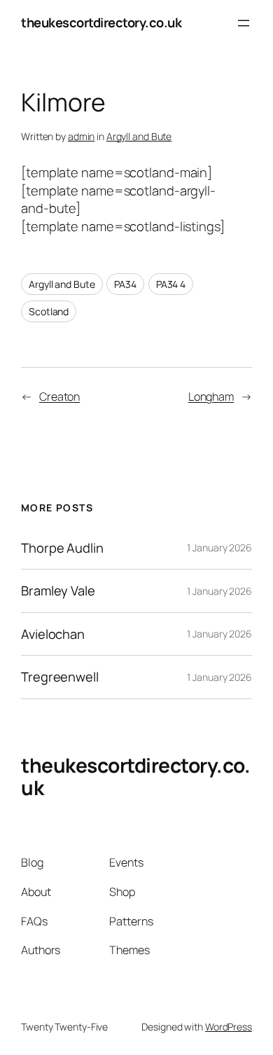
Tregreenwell (60, 677)
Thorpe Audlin (62, 548)
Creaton (59, 396)
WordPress (228, 1026)
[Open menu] (243, 23)
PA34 (125, 284)
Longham (211, 396)
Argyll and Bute (139, 136)
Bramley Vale (58, 591)
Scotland (49, 311)
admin (81, 136)
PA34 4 (171, 284)
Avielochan (53, 634)
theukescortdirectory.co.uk (101, 22)
